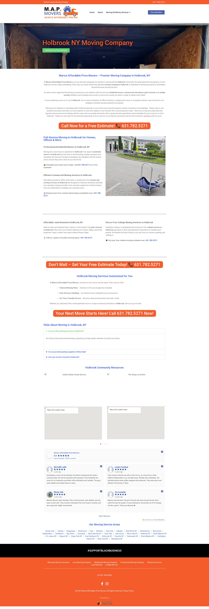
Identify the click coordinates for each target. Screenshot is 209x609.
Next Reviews (104, 516)
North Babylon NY (160, 534)
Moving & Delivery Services (117, 12)
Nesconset (157, 531)
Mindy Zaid (58, 492)
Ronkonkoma (145, 531)
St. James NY (51, 536)
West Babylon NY (147, 536)
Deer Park (108, 534)
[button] (104, 331)
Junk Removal (96, 565)
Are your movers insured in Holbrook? (63, 357)
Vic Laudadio (120, 492)
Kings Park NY (76, 536)
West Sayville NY (94, 534)
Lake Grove (119, 534)
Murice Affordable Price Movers (66, 453)
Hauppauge (71, 531)
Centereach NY (132, 536)
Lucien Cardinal (121, 467)
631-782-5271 (83, 165)
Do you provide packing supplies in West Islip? (67, 352)
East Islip (109, 531)
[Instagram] (107, 583)
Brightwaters (47, 534)
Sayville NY (119, 536)
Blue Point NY (103, 539)
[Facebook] (102, 583)
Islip (91, 531)
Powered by (154, 520)
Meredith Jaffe (60, 467)
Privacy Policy (128, 591)
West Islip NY (132, 534)
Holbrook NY (145, 534)
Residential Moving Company (105, 562)
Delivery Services (154, 562)
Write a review (71, 458)
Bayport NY (64, 536)
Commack (81, 534)
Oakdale (119, 531)
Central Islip (49, 531)
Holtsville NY (107, 536)
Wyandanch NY (116, 539)
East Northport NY (92, 536)
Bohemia (99, 531)
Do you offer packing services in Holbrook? (66, 331)
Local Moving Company (82, 562)
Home (92, 12)
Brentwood (82, 531)
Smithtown (59, 534)
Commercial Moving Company (132, 562)
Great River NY (131, 531)
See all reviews (59, 458)
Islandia (60, 531)
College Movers (111, 565)
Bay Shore (70, 534)
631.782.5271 (159, 2)
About (100, 12)
